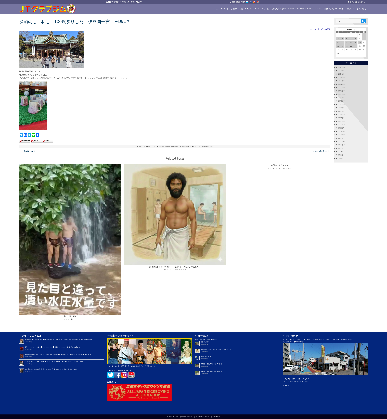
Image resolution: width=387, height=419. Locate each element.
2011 (340, 118)
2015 (340, 104)
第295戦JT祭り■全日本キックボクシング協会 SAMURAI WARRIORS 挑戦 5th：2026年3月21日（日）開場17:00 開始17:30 (58, 354)
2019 (340, 91)
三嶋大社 (161, 147)
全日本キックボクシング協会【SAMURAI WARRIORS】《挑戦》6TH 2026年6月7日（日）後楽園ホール (53, 347)
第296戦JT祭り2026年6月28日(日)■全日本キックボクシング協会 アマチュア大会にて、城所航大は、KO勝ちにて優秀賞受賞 (58, 340)
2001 (340, 152)
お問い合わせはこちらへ (358, 2)
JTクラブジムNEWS (30, 335)
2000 (340, 155)
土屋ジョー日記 (186, 147)
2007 (340, 131)
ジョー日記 (265, 9)
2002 (340, 148)
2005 (340, 138)
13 (351, 42)
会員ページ (350, 9)
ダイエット (224, 9)
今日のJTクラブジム (206, 356)
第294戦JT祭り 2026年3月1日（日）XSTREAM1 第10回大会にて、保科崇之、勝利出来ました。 (51, 369)
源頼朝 (167, 147)
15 (360, 42)
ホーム (215, 9)
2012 (340, 114)
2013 (340, 111)
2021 (340, 84)
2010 (340, 121)
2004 (340, 141)
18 (342, 46)
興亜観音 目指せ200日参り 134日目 (212, 371)
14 (355, 42)
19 (347, 46)
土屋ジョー (141, 147)
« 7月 (337, 56)
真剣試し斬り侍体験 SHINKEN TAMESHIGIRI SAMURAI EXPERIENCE (296, 9)
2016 (340, 101)
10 (338, 42)
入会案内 (234, 9)
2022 (340, 81)
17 (338, 46)
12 (347, 42)
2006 (340, 135)
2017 (340, 98)
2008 (340, 128)
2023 (340, 77)
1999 (340, 158)
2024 (340, 74)
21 (355, 46)
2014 (340, 108)
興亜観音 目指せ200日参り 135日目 (211, 364)
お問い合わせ (361, 9)
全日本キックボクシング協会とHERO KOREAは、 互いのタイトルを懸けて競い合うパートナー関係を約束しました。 (56, 362)
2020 (340, 87)
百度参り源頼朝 (173, 147)
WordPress (216, 417)
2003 (340, 145)
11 (342, 42)
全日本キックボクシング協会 (333, 9)
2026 (340, 67)
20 (351, 46)
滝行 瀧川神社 (205, 342)
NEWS (257, 9)
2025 (340, 71)
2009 (340, 125)
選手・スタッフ (245, 9)
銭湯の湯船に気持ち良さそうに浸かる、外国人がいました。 (217, 349)
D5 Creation (200, 417)
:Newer (30, 151)
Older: (320, 151)
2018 (340, 94)
